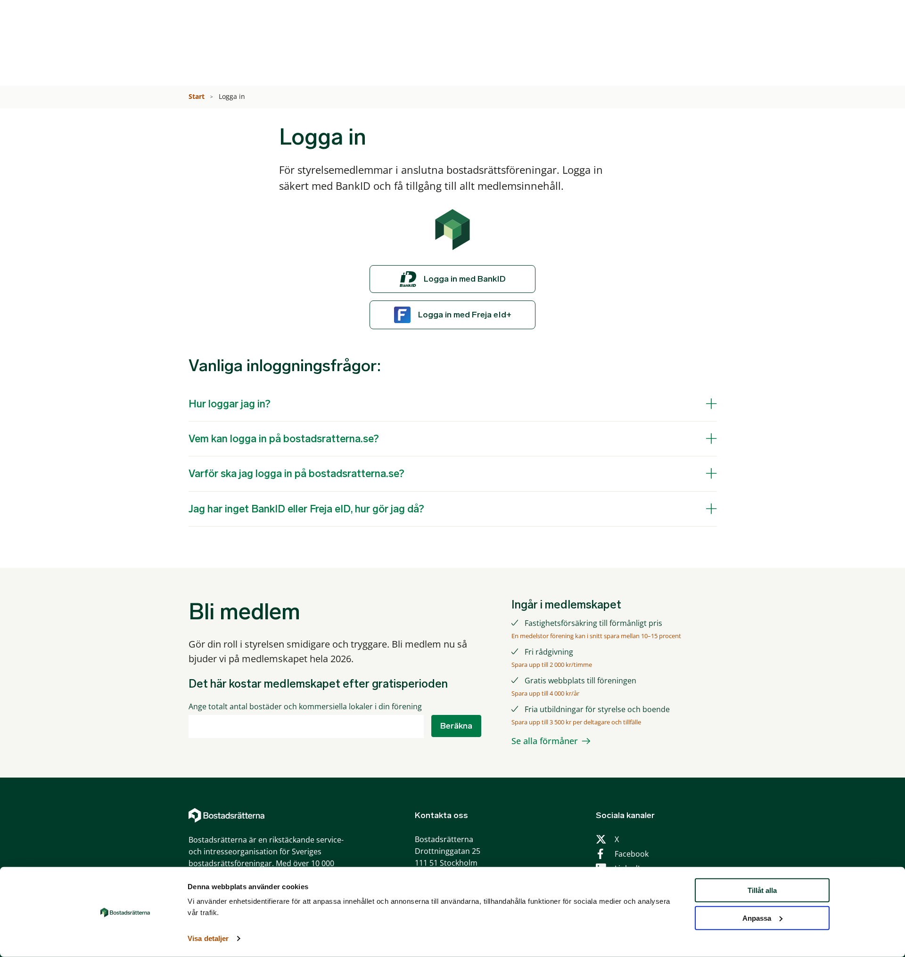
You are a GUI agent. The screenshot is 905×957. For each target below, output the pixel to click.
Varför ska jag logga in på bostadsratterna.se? (296, 473)
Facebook (632, 854)
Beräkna (456, 726)
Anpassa (756, 918)
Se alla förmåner (544, 740)
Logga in (233, 96)
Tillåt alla (762, 890)
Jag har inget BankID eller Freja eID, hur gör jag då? (306, 509)
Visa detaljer (208, 938)
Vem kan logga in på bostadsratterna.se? (284, 438)
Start (197, 96)
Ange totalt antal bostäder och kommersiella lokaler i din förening (305, 706)
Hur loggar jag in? (230, 403)
